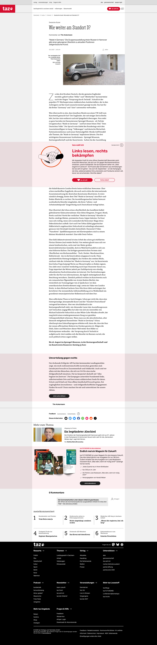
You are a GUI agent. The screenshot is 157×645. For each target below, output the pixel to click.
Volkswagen (61, 561)
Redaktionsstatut (93, 630)
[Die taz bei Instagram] (122, 545)
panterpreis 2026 (109, 570)
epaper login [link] (118, 2)
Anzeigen (37, 623)
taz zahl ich (106, 561)
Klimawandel (61, 564)
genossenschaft (108, 558)
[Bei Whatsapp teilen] (82, 418)
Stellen (82, 564)
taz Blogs (106, 588)
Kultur (43, 15)
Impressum (100, 633)
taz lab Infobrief (62, 596)
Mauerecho (37, 596)
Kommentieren (61, 414)
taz (39, 544)
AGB (106, 633)
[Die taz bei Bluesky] (117, 545)
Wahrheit (37, 576)
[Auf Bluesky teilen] (74, 418)
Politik (36, 555)
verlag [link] (35, 2)
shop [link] (50, 2)
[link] (44, 9)
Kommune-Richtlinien (107, 630)
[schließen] (121, 145)
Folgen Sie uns (106, 545)
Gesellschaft (38, 561)
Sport (35, 567)
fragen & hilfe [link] (57, 2)
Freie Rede (37, 599)
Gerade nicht (115, 145)
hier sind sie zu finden (70, 504)
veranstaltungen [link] (43, 2)
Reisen (36, 614)
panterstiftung (108, 567)
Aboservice (60, 616)
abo (104, 555)
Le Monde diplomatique (111, 594)
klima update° (38, 593)
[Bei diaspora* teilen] (86, 418)
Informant (83, 633)
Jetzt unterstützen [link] (59, 396)
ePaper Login (61, 619)
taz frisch (60, 590)
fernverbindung (39, 590)
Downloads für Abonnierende (67, 622)
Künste (49, 15)
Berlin (35, 570)
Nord (35, 573)
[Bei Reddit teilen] (91, 418)
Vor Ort (82, 590)
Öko (35, 558)
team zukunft (61, 587)
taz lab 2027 (84, 599)
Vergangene (84, 596)
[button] (122, 8)
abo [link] (102, 2)
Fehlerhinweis (72, 414)
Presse (82, 567)
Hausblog (83, 558)
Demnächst (84, 587)
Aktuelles (83, 555)
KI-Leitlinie (118, 630)
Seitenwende (113, 633)
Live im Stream (85, 593)
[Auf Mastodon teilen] (70, 418)
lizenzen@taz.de (46, 633)
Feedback (60, 614)
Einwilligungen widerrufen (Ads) (90, 636)
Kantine (36, 617)
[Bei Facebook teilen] (78, 418)
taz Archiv (106, 597)
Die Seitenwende (85, 561)
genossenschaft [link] (109, 2)
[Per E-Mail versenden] (66, 418)
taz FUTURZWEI (108, 591)
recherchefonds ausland (111, 564)
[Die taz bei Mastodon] (113, 545)
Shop (35, 620)
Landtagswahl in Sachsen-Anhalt (66, 556)
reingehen (37, 602)
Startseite (36, 15)
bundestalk (37, 587)
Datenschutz (91, 633)
